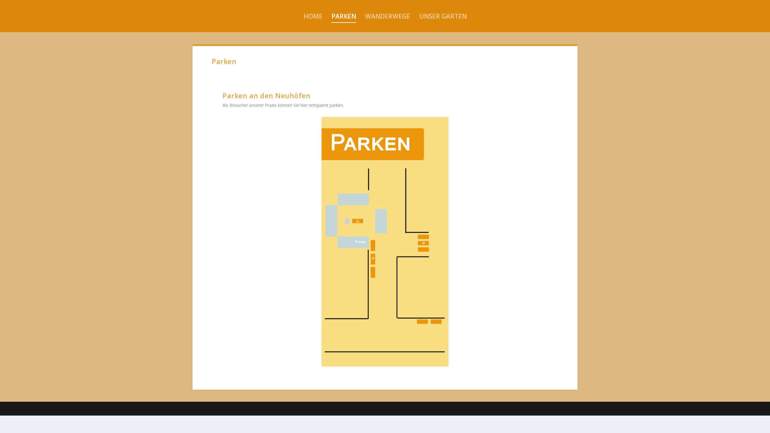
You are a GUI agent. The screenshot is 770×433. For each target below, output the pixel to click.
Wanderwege (387, 16)
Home (312, 16)
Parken (343, 16)
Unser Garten (443, 16)
